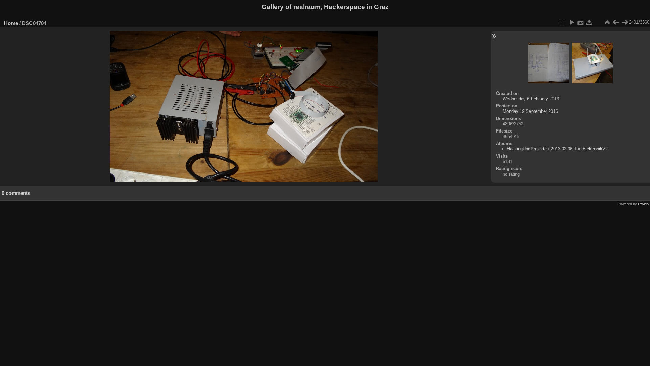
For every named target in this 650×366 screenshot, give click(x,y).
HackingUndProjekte (527, 148)
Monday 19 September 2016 (530, 111)
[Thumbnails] (607, 22)
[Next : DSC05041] (624, 22)
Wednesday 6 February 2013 (531, 98)
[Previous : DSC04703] (615, 22)
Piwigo (643, 204)
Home (11, 23)
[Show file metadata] (580, 22)
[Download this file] (589, 22)
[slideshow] (571, 22)
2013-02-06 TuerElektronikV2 (579, 148)
